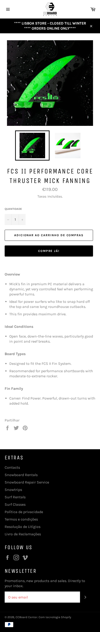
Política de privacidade (24, 512)
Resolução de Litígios (22, 526)
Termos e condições (21, 519)
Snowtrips (13, 489)
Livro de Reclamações (23, 534)
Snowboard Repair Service (27, 482)
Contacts (12, 467)
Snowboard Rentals (21, 475)
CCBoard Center (26, 617)
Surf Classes (15, 504)
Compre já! (49, 251)
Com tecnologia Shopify (55, 617)
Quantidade (13, 209)
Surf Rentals (15, 497)
